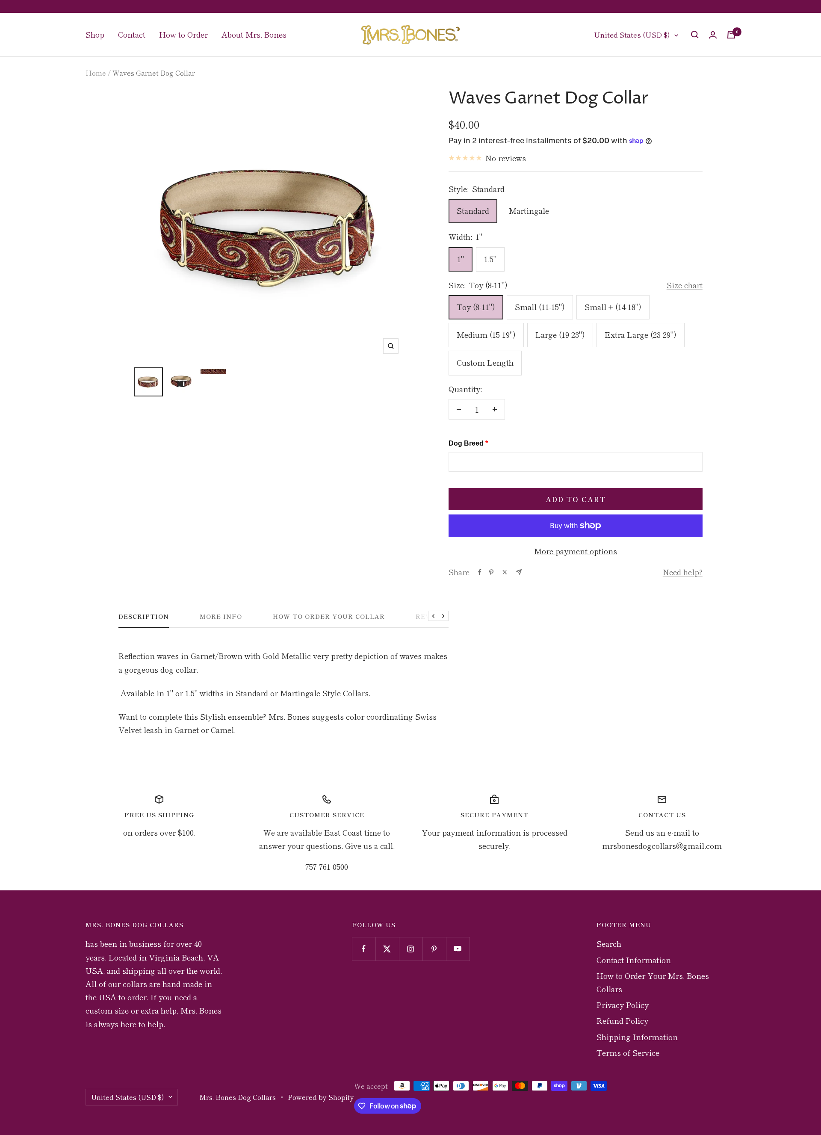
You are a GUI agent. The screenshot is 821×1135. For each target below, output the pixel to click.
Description (143, 617)
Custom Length (485, 362)
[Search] (695, 34)
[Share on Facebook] (479, 572)
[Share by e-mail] (519, 572)
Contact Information (634, 959)
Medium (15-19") (486, 334)
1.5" (490, 258)
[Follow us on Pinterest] (434, 949)
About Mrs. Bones (253, 34)
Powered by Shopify (321, 1097)
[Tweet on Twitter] (504, 572)
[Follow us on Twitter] (387, 949)
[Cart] (731, 34)
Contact (131, 34)
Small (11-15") (540, 306)
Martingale (529, 210)
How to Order (183, 34)
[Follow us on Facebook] (363, 949)
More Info (221, 617)
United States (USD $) (632, 34)
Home (96, 73)
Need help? (683, 571)
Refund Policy (622, 1020)
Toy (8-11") (476, 306)
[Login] (713, 34)
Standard (473, 210)
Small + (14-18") (613, 306)
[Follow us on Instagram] (410, 949)
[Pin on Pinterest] (491, 572)
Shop (95, 34)
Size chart (685, 284)
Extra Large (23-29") (640, 334)
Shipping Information (637, 1036)
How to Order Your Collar (329, 617)
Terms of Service (628, 1052)
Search (609, 943)
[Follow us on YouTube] (458, 949)
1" (460, 258)
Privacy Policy (623, 1004)
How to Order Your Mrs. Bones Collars (653, 982)
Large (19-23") (560, 334)
